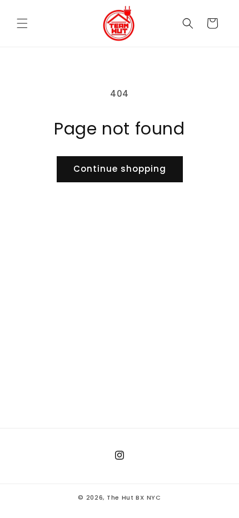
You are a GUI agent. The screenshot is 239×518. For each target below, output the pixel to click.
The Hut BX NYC (134, 497)
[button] (22, 23)
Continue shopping (119, 169)
